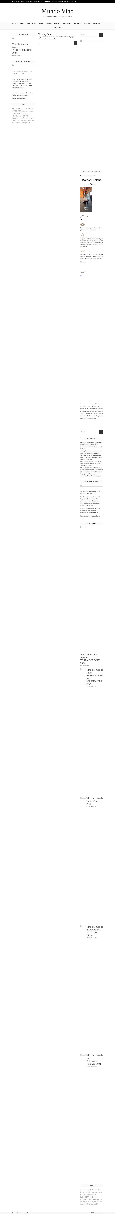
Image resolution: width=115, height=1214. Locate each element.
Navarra (35, 1)
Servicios (60, 1)
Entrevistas (17, 113)
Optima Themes (27, 1213)
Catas (17, 1)
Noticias (40, 1)
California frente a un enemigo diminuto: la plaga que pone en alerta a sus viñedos (91, 457)
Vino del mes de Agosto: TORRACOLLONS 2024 (22, 48)
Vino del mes (24, 1)
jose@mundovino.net (19, 98)
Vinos (30, 1)
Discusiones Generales (27, 111)
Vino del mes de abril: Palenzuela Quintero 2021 (94, 1059)
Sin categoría (23, 119)
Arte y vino (74, 1)
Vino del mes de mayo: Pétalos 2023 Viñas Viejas (94, 931)
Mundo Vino (57, 11)
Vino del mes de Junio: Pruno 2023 (94, 801)
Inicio (13, 1)
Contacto (67, 1)
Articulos (54, 1)
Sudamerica (47, 1)
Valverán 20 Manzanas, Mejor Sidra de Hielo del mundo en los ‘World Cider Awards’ (91, 463)
